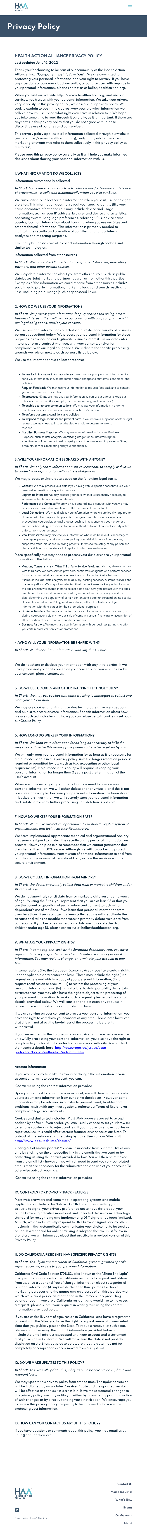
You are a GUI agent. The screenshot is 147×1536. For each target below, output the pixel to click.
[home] (24, 8)
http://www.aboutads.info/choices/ (43, 1140)
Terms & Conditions (39, 1518)
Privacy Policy (21, 1518)
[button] (130, 8)
